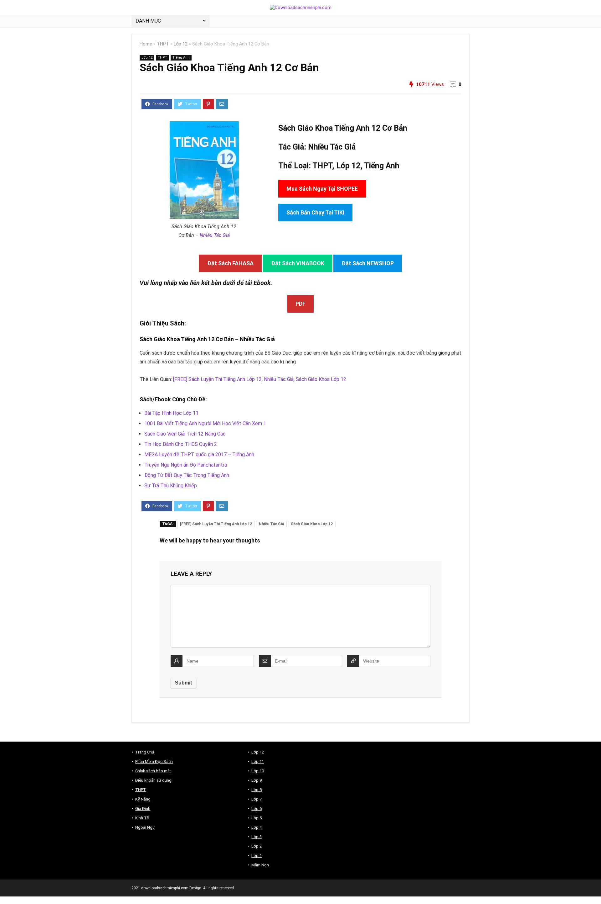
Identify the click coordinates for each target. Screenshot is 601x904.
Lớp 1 (256, 855)
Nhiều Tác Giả (215, 235)
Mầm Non (260, 865)
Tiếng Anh (181, 58)
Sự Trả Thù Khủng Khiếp (170, 486)
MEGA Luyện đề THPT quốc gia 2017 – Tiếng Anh (199, 454)
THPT (163, 44)
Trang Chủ (144, 752)
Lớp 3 (256, 836)
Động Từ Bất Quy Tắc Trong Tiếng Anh (186, 475)
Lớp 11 (257, 761)
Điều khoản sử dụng (153, 780)
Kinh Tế (142, 818)
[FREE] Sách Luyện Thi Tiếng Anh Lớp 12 (217, 379)
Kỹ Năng (143, 799)
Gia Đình (142, 808)
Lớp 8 (256, 789)
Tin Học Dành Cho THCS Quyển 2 (180, 444)
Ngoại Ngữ (145, 827)
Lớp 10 (257, 771)
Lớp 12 (180, 44)
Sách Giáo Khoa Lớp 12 (321, 379)
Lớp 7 (256, 799)
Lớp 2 (256, 846)
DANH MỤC (148, 21)
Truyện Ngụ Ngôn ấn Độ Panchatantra (185, 465)
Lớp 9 (256, 780)
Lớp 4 (256, 827)
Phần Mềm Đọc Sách (154, 761)
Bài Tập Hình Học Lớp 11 (171, 413)
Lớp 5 (256, 818)
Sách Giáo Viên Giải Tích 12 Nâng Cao (185, 434)
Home (146, 44)
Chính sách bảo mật (153, 771)
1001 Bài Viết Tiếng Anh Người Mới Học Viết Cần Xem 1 (205, 423)
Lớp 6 (256, 808)
